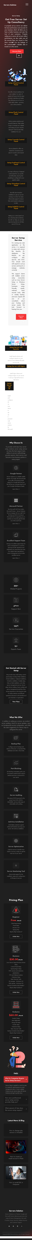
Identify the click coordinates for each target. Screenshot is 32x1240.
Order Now (16, 936)
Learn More (15, 489)
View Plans (16, 702)
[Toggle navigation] (27, 4)
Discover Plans (16, 51)
